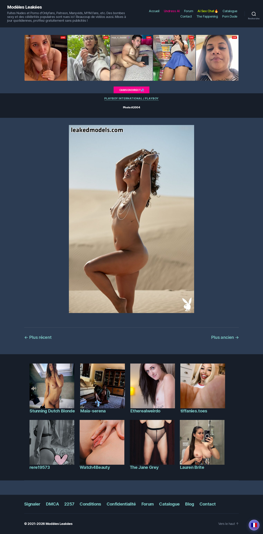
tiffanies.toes (193, 410)
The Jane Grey (144, 467)
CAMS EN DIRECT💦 (131, 90)
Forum (188, 11)
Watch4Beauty (95, 467)
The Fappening (207, 16)
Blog (189, 504)
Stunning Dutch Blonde (52, 410)
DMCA (52, 504)
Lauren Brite (192, 467)
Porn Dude (229, 16)
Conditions (90, 504)
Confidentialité (121, 504)
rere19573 (40, 467)
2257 (69, 504)
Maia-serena (93, 410)
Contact (186, 16)
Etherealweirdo (145, 410)
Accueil (154, 11)
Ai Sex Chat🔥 (208, 11)
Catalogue (230, 11)
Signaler (32, 504)
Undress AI (172, 11)
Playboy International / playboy (131, 98)
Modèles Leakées (24, 7)
